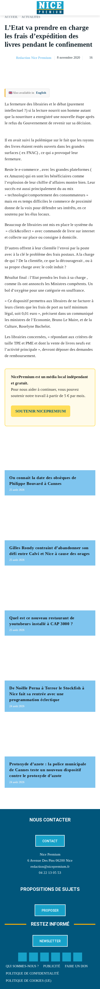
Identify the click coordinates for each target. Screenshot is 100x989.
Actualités (31, 17)
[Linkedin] (90, 69)
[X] (69, 69)
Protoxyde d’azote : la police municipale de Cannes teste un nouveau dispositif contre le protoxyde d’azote (47, 770)
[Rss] (77, 957)
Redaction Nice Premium (33, 58)
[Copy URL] (48, 69)
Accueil (11, 17)
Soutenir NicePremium (40, 411)
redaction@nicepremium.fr (50, 866)
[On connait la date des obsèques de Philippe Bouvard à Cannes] (50, 450)
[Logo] (50, 7)
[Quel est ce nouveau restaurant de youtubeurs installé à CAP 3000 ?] (50, 590)
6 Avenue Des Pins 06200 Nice (50, 860)
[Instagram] (44, 957)
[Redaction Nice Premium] (10, 58)
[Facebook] (58, 69)
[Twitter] (33, 957)
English (41, 92)
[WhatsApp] (80, 69)
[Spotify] (66, 957)
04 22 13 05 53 (50, 872)
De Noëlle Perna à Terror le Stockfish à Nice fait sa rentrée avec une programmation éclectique (46, 694)
